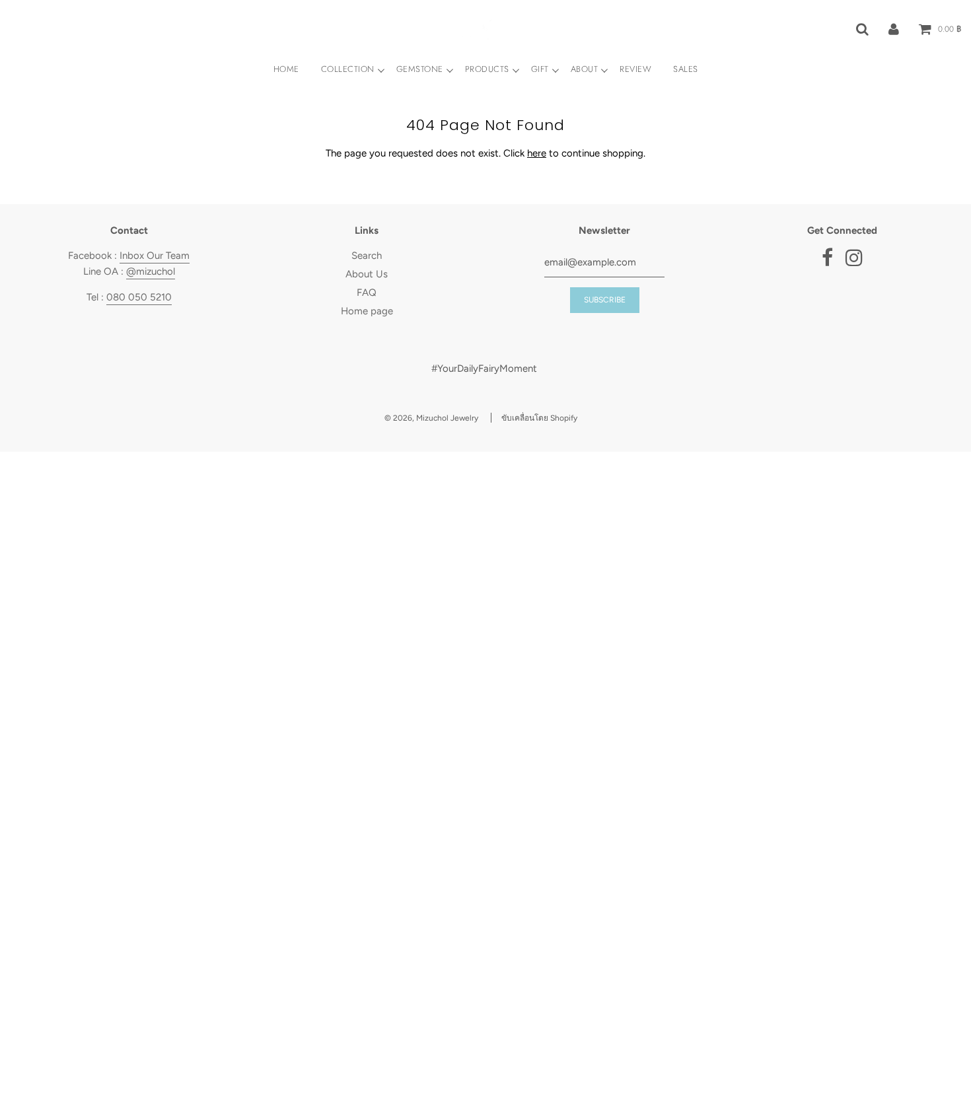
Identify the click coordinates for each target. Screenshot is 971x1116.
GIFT (540, 69)
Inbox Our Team (155, 256)
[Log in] (893, 28)
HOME (286, 69)
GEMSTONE (419, 69)
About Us (366, 274)
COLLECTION (348, 69)
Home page (367, 311)
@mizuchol (150, 271)
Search (366, 256)
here (536, 153)
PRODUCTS (487, 69)
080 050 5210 (139, 297)
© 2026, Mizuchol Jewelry (431, 418)
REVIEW (635, 69)
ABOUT (584, 69)
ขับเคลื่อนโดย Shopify (539, 418)
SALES (685, 69)
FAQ (367, 292)
